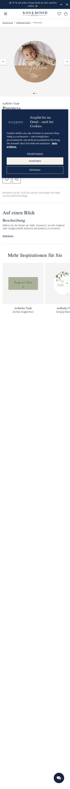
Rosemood (8, 23)
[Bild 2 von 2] (36, 93)
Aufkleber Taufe (23, 23)
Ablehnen (35, 170)
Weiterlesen (8, 236)
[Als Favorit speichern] (7, 179)
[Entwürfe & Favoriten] (59, 14)
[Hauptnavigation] (5, 14)
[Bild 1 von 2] (33, 93)
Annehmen (35, 161)
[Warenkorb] (66, 14)
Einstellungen (35, 153)
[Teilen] (16, 179)
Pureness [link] (38, 23)
